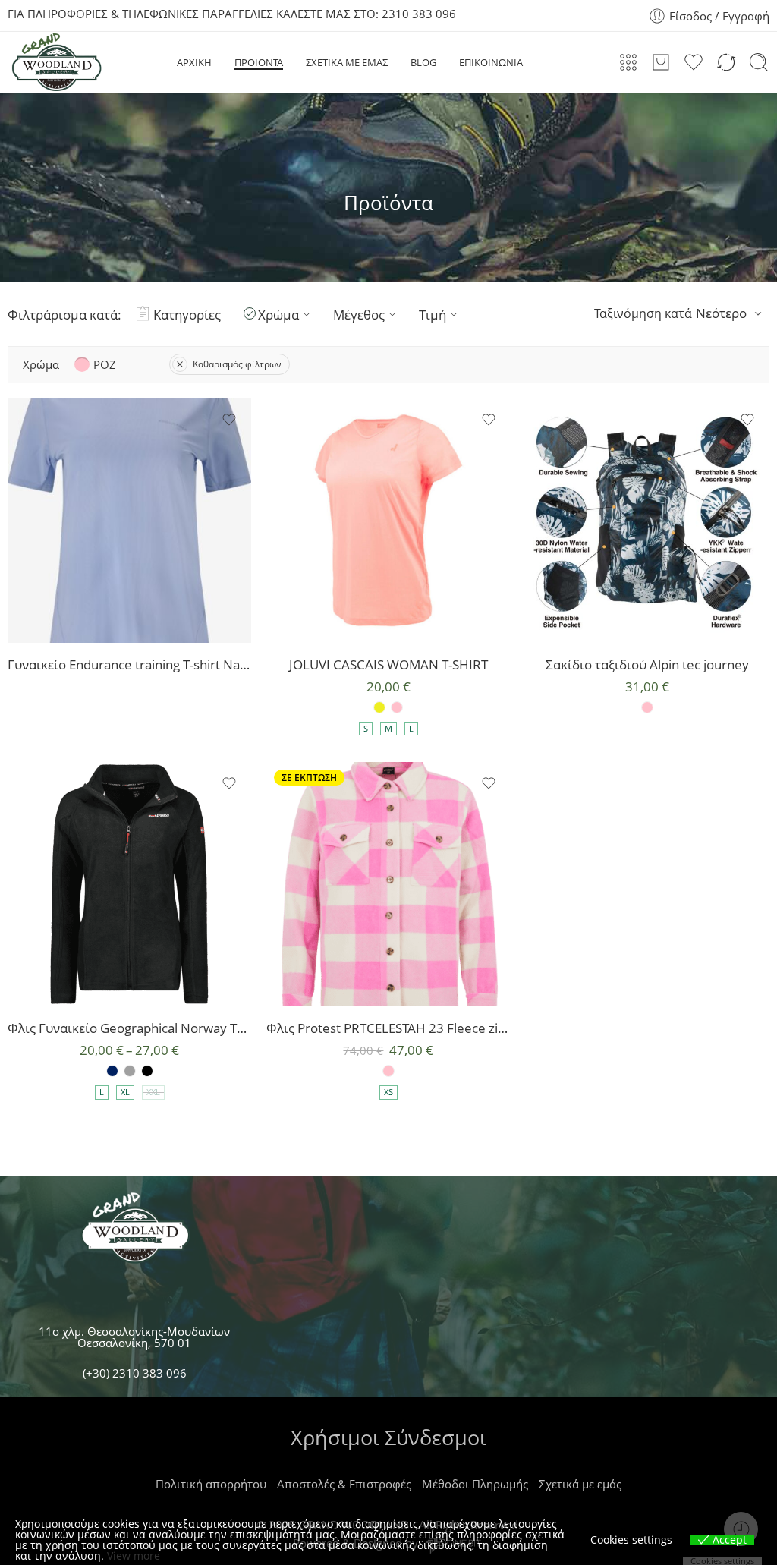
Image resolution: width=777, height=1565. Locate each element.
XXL (153, 1091)
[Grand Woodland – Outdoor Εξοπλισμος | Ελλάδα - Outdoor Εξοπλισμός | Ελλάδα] (56, 62)
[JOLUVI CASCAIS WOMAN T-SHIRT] (388, 520)
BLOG (423, 62)
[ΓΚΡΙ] (130, 1071)
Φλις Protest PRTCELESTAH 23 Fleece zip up (388, 1028)
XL (125, 1091)
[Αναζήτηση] (758, 62)
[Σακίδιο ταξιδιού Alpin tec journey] (647, 520)
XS (388, 1091)
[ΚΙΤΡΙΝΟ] (379, 707)
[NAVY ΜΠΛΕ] (112, 1071)
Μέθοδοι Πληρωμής (475, 1483)
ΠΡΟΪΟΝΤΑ (258, 62)
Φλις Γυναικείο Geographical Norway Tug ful (129, 1028)
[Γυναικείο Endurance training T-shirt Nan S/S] (129, 520)
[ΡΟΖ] (397, 707)
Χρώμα (278, 314)
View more (133, 1555)
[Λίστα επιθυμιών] (229, 419)
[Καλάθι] (661, 62)
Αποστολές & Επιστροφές (344, 1483)
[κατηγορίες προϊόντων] (628, 62)
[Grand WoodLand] (134, 1230)
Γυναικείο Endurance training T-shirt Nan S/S (129, 664)
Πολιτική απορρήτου (211, 1483)
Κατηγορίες (187, 314)
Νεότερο (721, 313)
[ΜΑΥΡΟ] (147, 1071)
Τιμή (432, 314)
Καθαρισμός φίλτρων (237, 363)
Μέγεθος (359, 314)
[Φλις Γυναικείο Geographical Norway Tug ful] (129, 884)
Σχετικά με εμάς (580, 1483)
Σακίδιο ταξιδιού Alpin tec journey (647, 664)
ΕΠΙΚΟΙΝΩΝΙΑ (491, 62)
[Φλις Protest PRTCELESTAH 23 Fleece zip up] (388, 884)
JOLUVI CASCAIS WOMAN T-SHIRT (388, 664)
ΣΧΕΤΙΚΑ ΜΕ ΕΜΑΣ (347, 62)
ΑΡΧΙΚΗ (194, 62)
